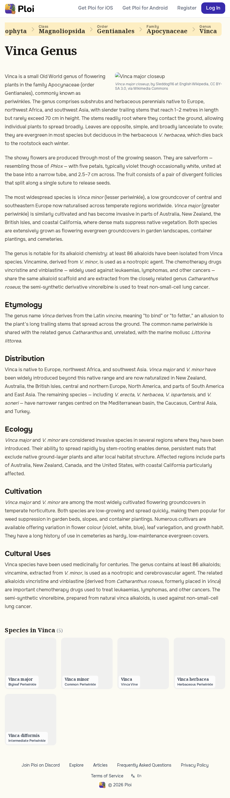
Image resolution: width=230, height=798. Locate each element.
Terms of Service (107, 776)
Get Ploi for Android (145, 8)
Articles (100, 765)
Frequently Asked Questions (144, 765)
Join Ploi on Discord (41, 765)
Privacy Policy (194, 765)
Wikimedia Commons (150, 88)
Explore (76, 765)
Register (186, 8)
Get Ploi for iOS (95, 8)
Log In (213, 8)
